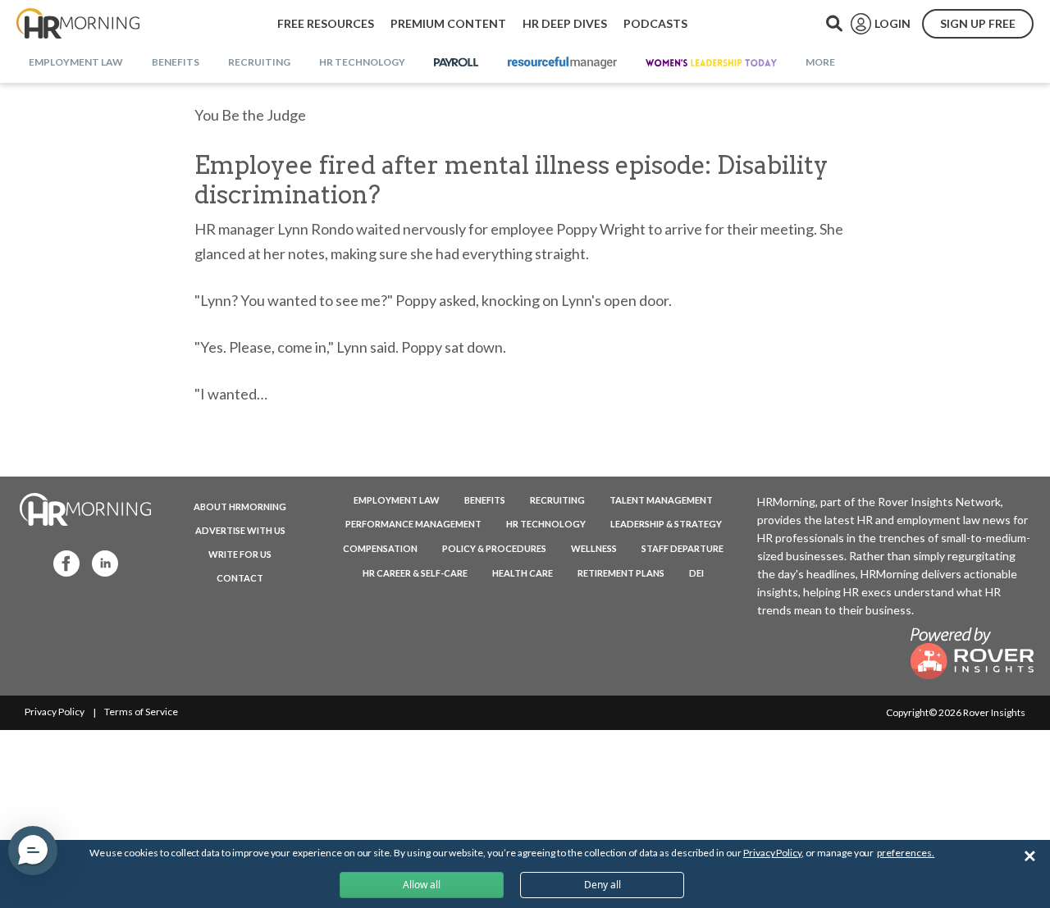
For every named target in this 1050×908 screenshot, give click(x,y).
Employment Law (397, 500)
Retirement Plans (621, 573)
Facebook (61, 562)
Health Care (522, 573)
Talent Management (661, 500)
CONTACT (240, 578)
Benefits (484, 500)
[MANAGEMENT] (562, 63)
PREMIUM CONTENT (448, 23)
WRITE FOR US (240, 554)
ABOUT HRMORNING (240, 506)
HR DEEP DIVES (565, 23)
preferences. (905, 852)
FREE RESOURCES (325, 23)
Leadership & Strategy (666, 523)
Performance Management (413, 523)
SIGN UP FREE (978, 23)
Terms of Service (141, 711)
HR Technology (546, 523)
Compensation (380, 548)
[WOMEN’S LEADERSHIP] (711, 63)
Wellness (594, 548)
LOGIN (892, 23)
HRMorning (77, 23)
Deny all (602, 885)
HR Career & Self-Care (415, 573)
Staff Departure (682, 548)
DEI (696, 573)
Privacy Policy (54, 711)
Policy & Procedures (494, 548)
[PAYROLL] (456, 63)
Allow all (422, 885)
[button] (32, 850)
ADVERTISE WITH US (240, 530)
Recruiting (557, 500)
